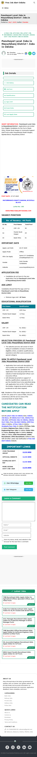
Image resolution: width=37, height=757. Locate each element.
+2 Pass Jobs (17, 424)
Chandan (25, 22)
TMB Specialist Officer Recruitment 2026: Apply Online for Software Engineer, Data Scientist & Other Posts (18, 632)
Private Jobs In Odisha (20, 36)
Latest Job (27, 33)
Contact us (8, 715)
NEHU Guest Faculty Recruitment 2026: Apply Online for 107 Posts (17, 653)
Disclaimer (8, 717)
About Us (7, 712)
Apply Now (31, 604)
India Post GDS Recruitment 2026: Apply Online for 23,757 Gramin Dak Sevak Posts (18, 609)
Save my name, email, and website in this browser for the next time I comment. (17, 541)
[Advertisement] (18, 156)
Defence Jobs (29, 437)
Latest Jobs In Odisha (14, 416)
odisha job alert (9, 475)
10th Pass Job (17, 33)
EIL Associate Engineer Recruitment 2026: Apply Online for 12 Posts (18, 643)
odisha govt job (19, 473)
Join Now (28, 483)
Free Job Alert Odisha (15, 2)
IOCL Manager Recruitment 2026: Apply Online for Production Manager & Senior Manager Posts (17, 620)
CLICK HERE (27, 457)
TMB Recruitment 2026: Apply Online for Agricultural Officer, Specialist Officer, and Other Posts (18, 598)
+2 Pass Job (8, 33)
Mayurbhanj (8, 35)
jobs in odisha (8, 473)
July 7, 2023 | (12, 22)
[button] (34, 2)
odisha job (29, 473)
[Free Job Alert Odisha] (2, 2)
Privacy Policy (9, 719)
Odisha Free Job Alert (21, 35)
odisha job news (20, 475)
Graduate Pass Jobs (9, 426)
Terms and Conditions (11, 722)
